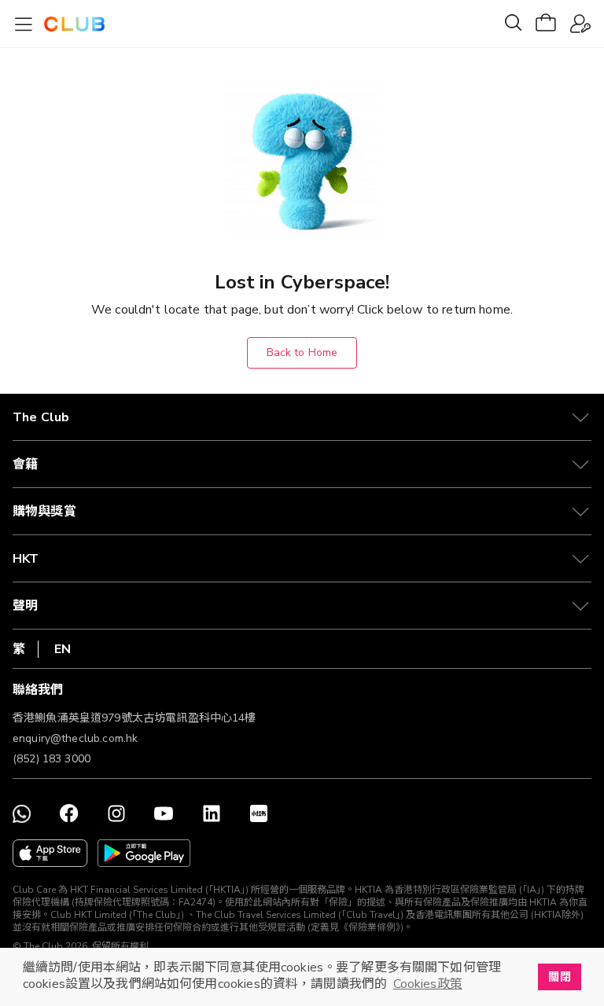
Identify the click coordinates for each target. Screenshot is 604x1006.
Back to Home (302, 352)
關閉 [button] (559, 977)
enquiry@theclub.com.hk (75, 738)
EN (62, 649)
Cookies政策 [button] (427, 984)
